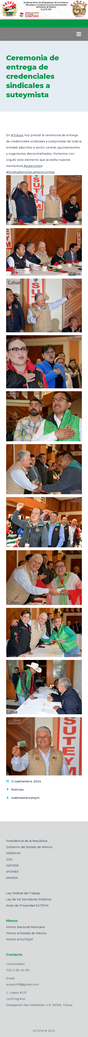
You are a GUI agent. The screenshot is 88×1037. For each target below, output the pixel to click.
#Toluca (17, 135)
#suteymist (32, 166)
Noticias (17, 789)
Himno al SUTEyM (19, 939)
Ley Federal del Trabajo (23, 893)
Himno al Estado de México (26, 933)
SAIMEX (12, 878)
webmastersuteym (25, 798)
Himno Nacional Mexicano (25, 927)
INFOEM (12, 865)
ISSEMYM (13, 853)
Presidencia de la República (26, 841)
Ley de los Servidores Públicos (28, 899)
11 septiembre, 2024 (26, 781)
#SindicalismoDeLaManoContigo (30, 172)
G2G (9, 859)
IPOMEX (12, 872)
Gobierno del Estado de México (29, 847)
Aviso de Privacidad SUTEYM (27, 905)
